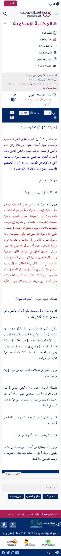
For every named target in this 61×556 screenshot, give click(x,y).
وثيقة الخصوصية (51, 514)
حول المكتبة (45, 46)
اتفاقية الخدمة (34, 514)
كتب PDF (47, 33)
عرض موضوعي (44, 59)
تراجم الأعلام (44, 66)
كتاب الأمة (45, 39)
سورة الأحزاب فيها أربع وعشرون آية (44, 80)
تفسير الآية (50, 496)
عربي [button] (52, 3)
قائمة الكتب (45, 53)
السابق (16, 474)
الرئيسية (52, 75)
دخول (9, 3)
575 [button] (26, 113)
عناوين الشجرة (33, 496)
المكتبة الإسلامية (33, 23)
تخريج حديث (15, 496)
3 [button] (49, 112)
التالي (9, 474)
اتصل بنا (21, 514)
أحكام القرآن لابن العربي (37, 75)
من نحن (10, 514)
